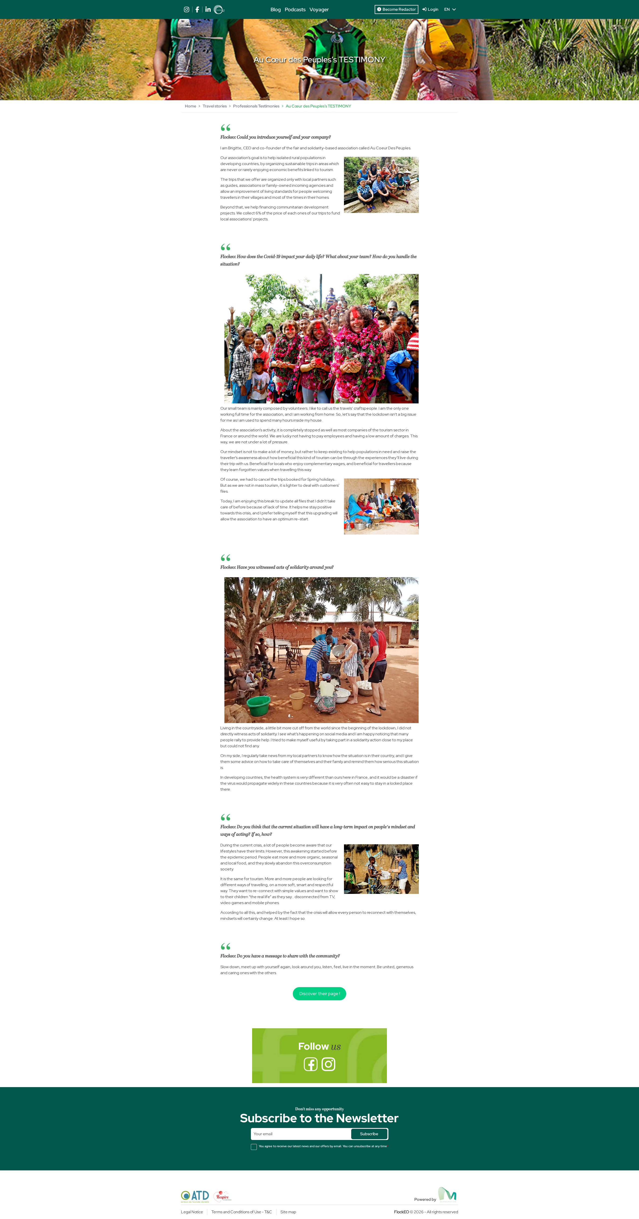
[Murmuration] (447, 1195)
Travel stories (215, 106)
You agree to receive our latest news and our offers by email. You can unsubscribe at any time (323, 1146)
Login (432, 9)
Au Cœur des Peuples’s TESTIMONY (318, 106)
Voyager (319, 9)
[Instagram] (328, 1064)
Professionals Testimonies (256, 106)
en (448, 9)
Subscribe (369, 1133)
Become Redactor (398, 9)
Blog (276, 9)
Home (190, 106)
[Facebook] (311, 1064)
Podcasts (295, 9)
